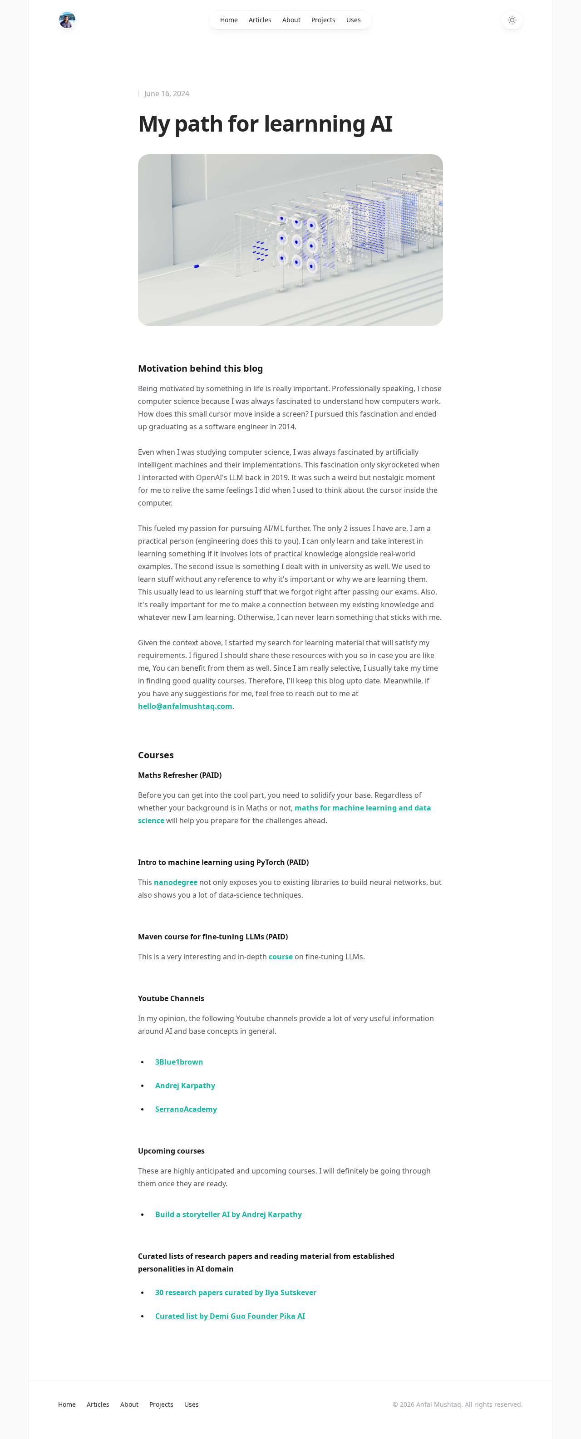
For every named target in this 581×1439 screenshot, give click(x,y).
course (281, 957)
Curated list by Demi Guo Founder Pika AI (230, 1316)
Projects (323, 19)
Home (229, 19)
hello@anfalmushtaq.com (185, 706)
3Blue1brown (179, 1062)
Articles (260, 19)
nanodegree (175, 882)
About (291, 19)
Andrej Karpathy (185, 1085)
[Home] (67, 20)
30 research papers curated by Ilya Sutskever (235, 1292)
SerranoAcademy (186, 1109)
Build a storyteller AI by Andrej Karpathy (228, 1214)
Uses (353, 19)
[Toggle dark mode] (512, 20)
